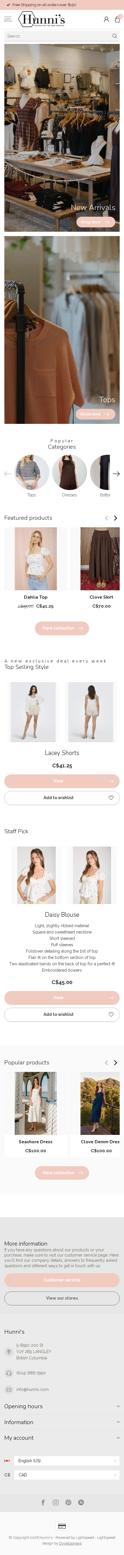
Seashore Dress (35, 1141)
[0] (117, 19)
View (58, 781)
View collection (58, 628)
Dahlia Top (36, 597)
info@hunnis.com (32, 1389)
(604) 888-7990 (31, 1373)
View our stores (62, 1298)
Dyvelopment (70, 1543)
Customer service (62, 1280)
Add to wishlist (59, 797)
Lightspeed (85, 1537)
